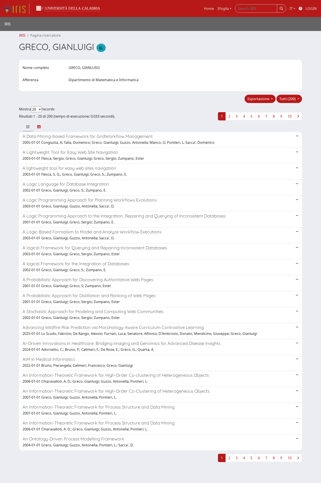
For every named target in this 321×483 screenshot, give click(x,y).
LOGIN (311, 8)
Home (209, 8)
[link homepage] (16, 8)
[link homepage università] (68, 8)
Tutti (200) (288, 98)
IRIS (22, 35)
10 (290, 116)
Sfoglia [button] (223, 8)
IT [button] (291, 8)
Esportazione (258, 98)
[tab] (27, 126)
